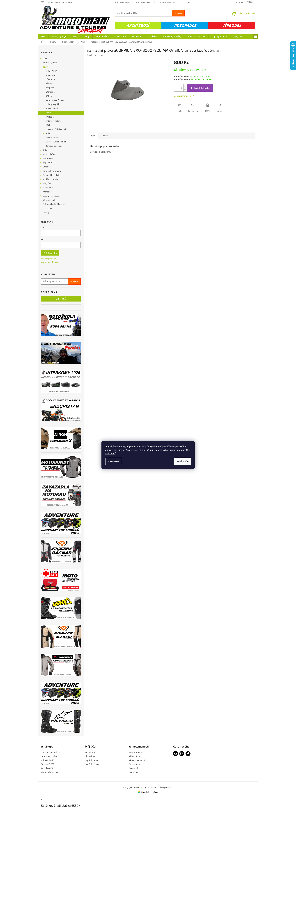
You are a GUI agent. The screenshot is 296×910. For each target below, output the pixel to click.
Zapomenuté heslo (50, 262)
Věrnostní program (49, 772)
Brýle (48, 133)
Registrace (90, 752)
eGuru (155, 792)
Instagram (133, 772)
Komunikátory (52, 137)
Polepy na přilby (53, 104)
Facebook (133, 768)
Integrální (50, 87)
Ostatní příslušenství (56, 129)
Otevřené (50, 92)
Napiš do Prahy (92, 764)
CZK (238, 2)
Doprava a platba (166, 2)
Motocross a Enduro (55, 100)
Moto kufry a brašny (52, 171)
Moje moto (48, 162)
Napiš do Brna (91, 760)
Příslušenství (52, 108)
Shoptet (145, 792)
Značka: (95, 55)
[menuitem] (43, 36)
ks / (61, 298)
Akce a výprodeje (51, 196)
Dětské (49, 96)
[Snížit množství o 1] (185, 89)
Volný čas (47, 183)
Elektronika (48, 158)
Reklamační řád (48, 764)
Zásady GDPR (47, 768)
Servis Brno (48, 187)
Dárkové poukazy (54, 146)
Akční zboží (138, 25)
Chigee (49, 208)
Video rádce (134, 756)
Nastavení (113, 461)
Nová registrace (48, 258)
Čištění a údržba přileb (56, 141)
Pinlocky (50, 117)
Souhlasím (183, 461)
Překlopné (50, 79)
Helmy (45, 67)
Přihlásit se (50, 252)
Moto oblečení (49, 154)
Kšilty (49, 125)
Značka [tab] (104, 135)
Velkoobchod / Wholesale (54, 204)
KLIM (45, 58)
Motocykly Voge (50, 62)
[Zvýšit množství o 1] (185, 86)
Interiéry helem (53, 121)
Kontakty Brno (122, 2)
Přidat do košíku (202, 88)
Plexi (48, 112)
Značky (46, 212)
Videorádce (184, 25)
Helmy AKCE (51, 71)
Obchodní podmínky (50, 752)
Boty (45, 150)
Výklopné (50, 83)
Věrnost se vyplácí (137, 760)
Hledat (178, 13)
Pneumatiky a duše (51, 175)
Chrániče (47, 166)
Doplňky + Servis (50, 179)
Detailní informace (182, 96)
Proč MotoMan (135, 752)
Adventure (50, 75)
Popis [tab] (92, 135)
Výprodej (231, 25)
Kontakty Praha (143, 2)
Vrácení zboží (47, 760)
